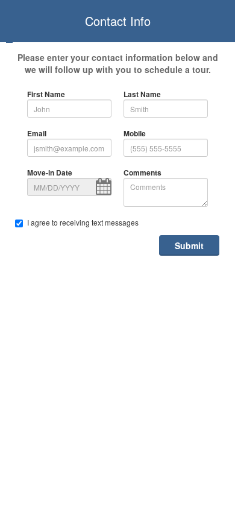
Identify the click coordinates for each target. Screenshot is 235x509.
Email (36, 133)
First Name (46, 94)
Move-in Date (49, 173)
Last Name (142, 94)
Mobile (135, 133)
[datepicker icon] (103, 186)
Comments (142, 173)
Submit (189, 245)
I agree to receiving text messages (83, 222)
